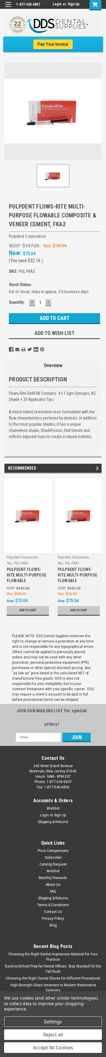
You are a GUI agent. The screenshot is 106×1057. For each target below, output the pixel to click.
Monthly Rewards (53, 878)
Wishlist (53, 808)
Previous (90, 468)
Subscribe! (53, 857)
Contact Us (53, 912)
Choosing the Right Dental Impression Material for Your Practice (53, 957)
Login (57, 4)
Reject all (53, 1034)
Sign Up (74, 4)
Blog (53, 925)
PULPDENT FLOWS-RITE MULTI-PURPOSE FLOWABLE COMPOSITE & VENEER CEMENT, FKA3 (27, 575)
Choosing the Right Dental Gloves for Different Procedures (53, 978)
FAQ (53, 891)
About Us (53, 885)
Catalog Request (53, 864)
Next (98, 468)
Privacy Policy (53, 918)
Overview (53, 365)
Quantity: (17, 302)
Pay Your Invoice (53, 44)
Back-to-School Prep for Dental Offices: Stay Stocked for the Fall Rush (53, 969)
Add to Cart (27, 610)
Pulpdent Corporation (22, 557)
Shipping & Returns (53, 822)
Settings (53, 1021)
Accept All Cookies (53, 1047)
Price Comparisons (53, 851)
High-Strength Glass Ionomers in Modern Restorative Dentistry (53, 987)
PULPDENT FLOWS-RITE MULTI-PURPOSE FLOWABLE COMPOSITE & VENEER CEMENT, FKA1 (78, 575)
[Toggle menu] (8, 8)
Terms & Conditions (53, 905)
